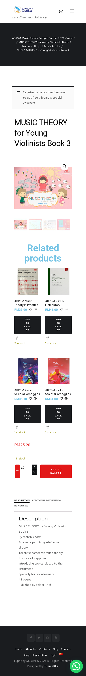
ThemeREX (51, 666)
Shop (37, 47)
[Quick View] (35, 309)
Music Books (52, 47)
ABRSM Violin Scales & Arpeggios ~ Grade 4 (58, 394)
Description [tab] (22, 500)
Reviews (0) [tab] (21, 506)
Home (26, 47)
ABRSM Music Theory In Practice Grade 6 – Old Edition (26, 307)
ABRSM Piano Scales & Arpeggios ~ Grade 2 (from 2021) (27, 396)
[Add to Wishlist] (17, 471)
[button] (65, 166)
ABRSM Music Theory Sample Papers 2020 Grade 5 (43, 38)
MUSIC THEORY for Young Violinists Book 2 (45, 42)
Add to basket (27, 324)
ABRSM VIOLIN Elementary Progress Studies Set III (56, 307)
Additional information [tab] (46, 500)
